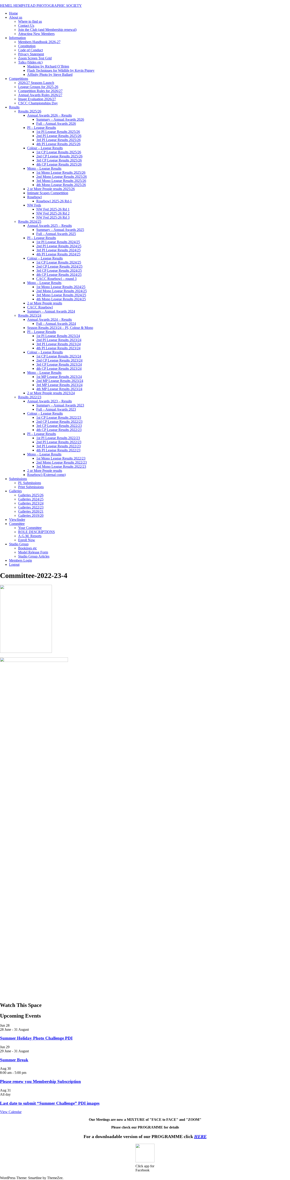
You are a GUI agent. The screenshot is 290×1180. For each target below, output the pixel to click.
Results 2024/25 (29, 221)
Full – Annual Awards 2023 (56, 409)
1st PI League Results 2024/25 (58, 242)
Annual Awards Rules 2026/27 (40, 95)
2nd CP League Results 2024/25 (59, 266)
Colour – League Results (45, 148)
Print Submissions (31, 487)
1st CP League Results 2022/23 (58, 417)
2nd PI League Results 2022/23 (58, 442)
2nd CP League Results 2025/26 (59, 156)
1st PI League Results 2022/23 (58, 438)
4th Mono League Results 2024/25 (61, 299)
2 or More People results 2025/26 (51, 189)
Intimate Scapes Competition (47, 193)
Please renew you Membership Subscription (40, 1081)
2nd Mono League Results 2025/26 (61, 177)
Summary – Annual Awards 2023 (60, 405)
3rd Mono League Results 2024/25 (61, 295)
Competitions (18, 79)
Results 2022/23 (29, 397)
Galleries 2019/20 (31, 515)
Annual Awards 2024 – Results (49, 319)
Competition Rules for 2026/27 (40, 91)
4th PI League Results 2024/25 (58, 254)
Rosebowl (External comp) (46, 475)
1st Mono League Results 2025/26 (60, 172)
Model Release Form (33, 552)
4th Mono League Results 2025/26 (61, 185)
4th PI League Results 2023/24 (58, 348)
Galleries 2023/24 (31, 503)
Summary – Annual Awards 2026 (60, 119)
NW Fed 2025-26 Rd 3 (53, 217)
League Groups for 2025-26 (38, 87)
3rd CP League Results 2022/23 (59, 426)
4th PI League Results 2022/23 (58, 450)
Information (17, 38)
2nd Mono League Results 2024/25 (61, 291)
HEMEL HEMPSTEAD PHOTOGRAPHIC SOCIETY (41, 5)
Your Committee (30, 528)
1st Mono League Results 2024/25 (60, 287)
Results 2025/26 (29, 111)
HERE (200, 1136)
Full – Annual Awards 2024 (56, 324)
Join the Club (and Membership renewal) (47, 30)
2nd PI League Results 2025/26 (58, 136)
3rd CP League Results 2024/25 (59, 270)
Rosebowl (34, 197)
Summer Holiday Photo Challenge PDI (36, 1038)
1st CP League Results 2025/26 (58, 152)
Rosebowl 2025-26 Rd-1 (54, 201)
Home (13, 13)
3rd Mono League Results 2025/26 (61, 181)
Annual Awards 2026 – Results (49, 115)
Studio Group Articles (33, 556)
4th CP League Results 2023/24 (59, 368)
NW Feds (34, 205)
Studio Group (19, 544)
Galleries (15, 491)
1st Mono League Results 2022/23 (60, 458)
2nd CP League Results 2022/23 (59, 422)
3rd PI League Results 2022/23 (58, 446)
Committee (17, 524)
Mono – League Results (44, 168)
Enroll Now (26, 540)
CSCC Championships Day (38, 103)
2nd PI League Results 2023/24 (58, 340)
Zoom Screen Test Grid (35, 58)
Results (14, 107)
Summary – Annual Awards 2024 (51, 311)
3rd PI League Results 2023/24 (58, 344)
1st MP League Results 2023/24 (59, 377)
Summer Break (14, 1060)
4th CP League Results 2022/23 (59, 430)
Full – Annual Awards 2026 (56, 123)
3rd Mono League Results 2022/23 (61, 466)
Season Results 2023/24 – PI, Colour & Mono (60, 328)
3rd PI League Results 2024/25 (58, 250)
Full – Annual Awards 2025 (56, 234)
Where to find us (30, 21)
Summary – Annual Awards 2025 (60, 230)
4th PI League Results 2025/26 (58, 144)
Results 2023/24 (29, 315)
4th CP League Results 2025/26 (59, 164)
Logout (14, 564)
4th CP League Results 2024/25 (59, 275)
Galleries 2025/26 (31, 495)
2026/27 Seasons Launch (36, 83)
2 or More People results (44, 303)
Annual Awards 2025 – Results (49, 226)
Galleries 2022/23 (31, 507)
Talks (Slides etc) (30, 62)
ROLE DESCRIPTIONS (36, 532)
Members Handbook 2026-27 (39, 42)
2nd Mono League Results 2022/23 (61, 462)
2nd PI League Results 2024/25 (58, 246)
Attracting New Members (36, 34)
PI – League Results (41, 128)
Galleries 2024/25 (31, 499)
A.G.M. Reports (29, 536)
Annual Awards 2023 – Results (49, 401)
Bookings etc (27, 548)
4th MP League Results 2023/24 (59, 389)
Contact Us (26, 25)
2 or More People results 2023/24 (51, 393)
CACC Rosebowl (40, 307)
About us (15, 17)
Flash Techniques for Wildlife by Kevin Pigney (60, 70)
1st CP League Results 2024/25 (58, 262)
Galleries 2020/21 (31, 511)
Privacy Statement (31, 54)
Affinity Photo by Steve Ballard (49, 74)
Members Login (20, 560)
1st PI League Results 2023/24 (58, 336)
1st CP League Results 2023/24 (58, 356)
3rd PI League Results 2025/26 (58, 140)
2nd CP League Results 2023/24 (59, 360)
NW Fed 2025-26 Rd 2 (53, 213)
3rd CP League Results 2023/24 (59, 364)
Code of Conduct (30, 50)
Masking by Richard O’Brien (48, 66)
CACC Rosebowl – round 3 (56, 279)
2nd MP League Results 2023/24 (59, 381)
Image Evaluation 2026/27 (37, 99)
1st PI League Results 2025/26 (58, 132)
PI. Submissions (29, 483)
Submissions (18, 479)
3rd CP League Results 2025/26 (59, 160)
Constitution (27, 46)
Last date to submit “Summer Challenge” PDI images (49, 1103)
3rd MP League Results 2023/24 (59, 385)
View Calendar (11, 1112)
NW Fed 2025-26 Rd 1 (53, 209)
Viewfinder (17, 519)
